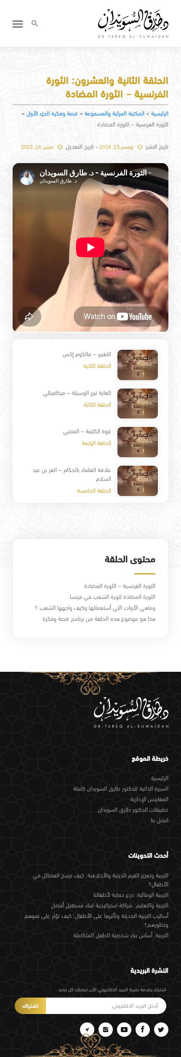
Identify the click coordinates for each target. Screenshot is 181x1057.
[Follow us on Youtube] (124, 1029)
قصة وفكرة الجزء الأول (52, 113)
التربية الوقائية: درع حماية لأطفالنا (130, 894)
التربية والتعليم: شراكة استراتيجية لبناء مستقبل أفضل (109, 905)
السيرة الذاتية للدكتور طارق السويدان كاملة (120, 788)
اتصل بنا (159, 820)
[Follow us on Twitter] (161, 1029)
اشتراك (30, 1006)
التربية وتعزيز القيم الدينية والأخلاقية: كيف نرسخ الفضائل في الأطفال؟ (100, 880)
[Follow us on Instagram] (105, 1029)
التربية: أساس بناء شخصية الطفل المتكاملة (120, 935)
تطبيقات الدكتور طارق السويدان (133, 809)
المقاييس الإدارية (149, 799)
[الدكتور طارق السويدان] (133, 23)
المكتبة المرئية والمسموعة (114, 113)
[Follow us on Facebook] (143, 1029)
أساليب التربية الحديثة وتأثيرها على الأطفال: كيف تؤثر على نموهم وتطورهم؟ (96, 920)
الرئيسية (159, 113)
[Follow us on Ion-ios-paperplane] (87, 1029)
